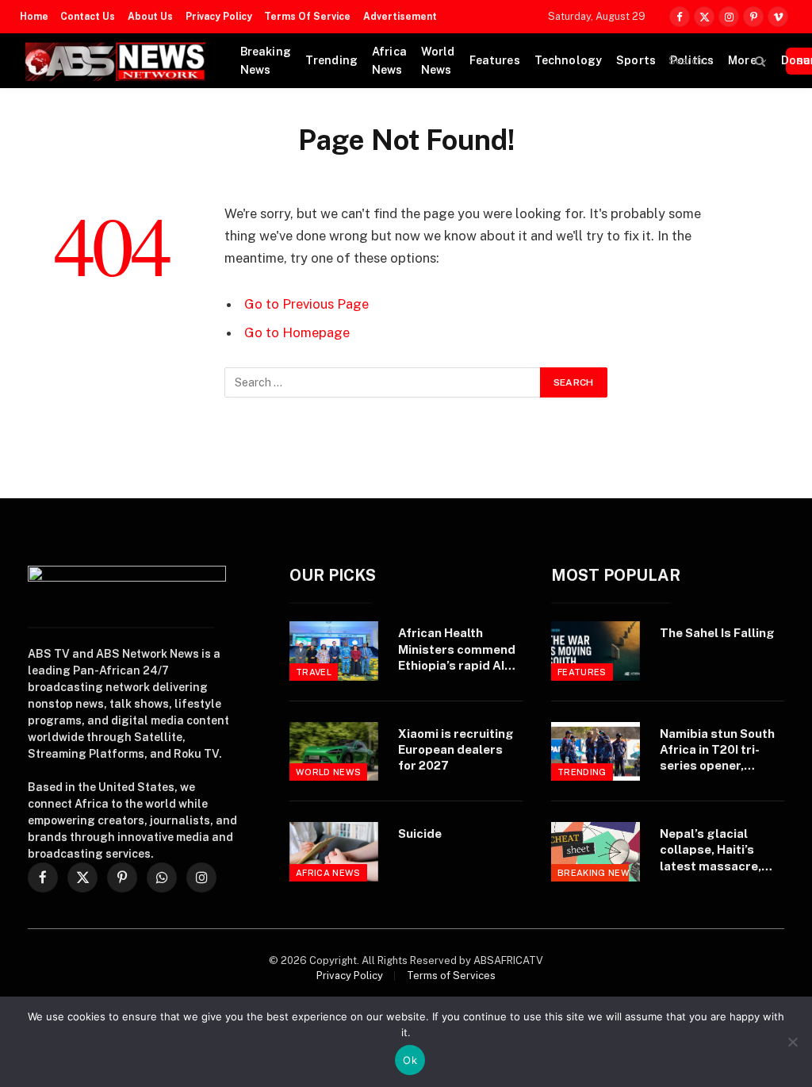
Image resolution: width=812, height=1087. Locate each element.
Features (494, 60)
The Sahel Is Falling (717, 633)
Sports (636, 60)
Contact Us (87, 16)
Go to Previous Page (306, 304)
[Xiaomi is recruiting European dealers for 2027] (333, 751)
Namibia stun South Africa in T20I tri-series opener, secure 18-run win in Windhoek (718, 750)
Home (34, 16)
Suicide (420, 833)
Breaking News (265, 60)
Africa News (389, 60)
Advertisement (400, 16)
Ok (410, 1060)
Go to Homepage (297, 332)
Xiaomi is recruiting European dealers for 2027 (456, 750)
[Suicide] (333, 851)
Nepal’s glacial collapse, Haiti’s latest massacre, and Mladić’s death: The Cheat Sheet (716, 850)
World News (438, 60)
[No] (792, 1042)
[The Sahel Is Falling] (595, 650)
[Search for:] (383, 382)
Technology (568, 60)
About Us (150, 16)
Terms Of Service (307, 16)
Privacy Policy (219, 16)
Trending (331, 60)
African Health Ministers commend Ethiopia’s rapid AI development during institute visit (458, 650)
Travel (313, 672)
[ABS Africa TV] (114, 61)
